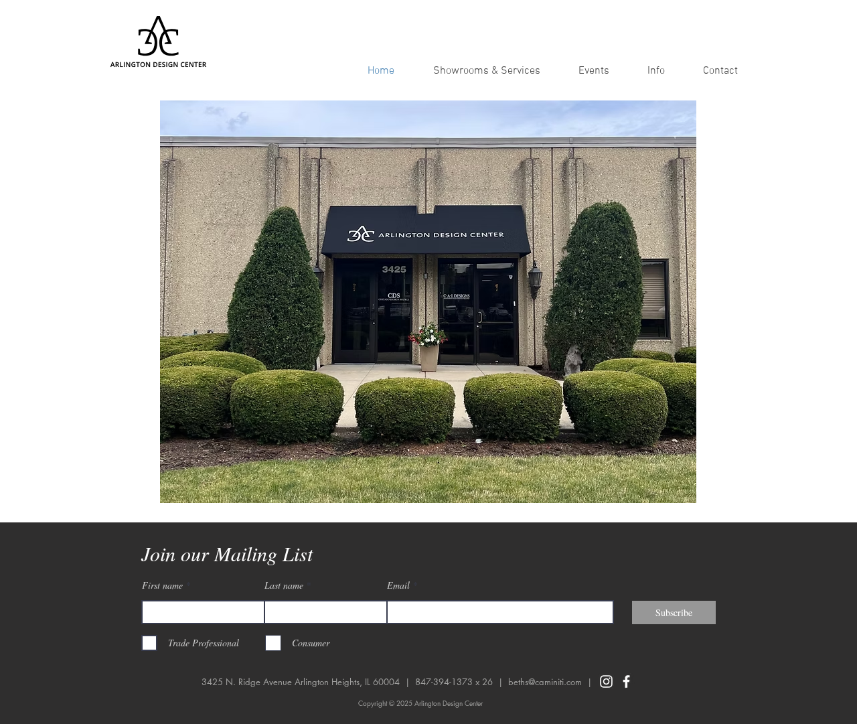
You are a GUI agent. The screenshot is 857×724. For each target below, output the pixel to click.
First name (162, 585)
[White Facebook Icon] (626, 681)
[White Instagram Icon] (606, 681)
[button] (656, 71)
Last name (283, 585)
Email (398, 585)
